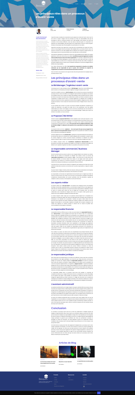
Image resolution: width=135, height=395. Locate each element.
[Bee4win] (40, 3)
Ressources (83, 3)
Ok (98, 392)
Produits (76, 3)
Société (90, 3)
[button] (78, 3)
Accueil (71, 3)
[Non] (133, 392)
